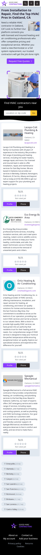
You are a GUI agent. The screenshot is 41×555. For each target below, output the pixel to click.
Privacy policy (14, 543)
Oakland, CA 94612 (32, 222)
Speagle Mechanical (30, 377)
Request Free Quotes (19, 61)
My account (9, 538)
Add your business (28, 538)
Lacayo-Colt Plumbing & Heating (31, 130)
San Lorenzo (14, 504)
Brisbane (13, 499)
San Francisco (14, 489)
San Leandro (14, 484)
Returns (29, 543)
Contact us (27, 535)
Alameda (12, 469)
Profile (9, 204)
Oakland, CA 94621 (25, 288)
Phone (23, 204)
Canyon (12, 479)
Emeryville (13, 464)
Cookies (20, 546)
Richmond (13, 494)
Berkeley (12, 474)
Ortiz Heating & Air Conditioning (26, 282)
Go (33, 113)
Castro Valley (15, 509)
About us (13, 535)
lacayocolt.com (30, 143)
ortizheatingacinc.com (26, 290)
